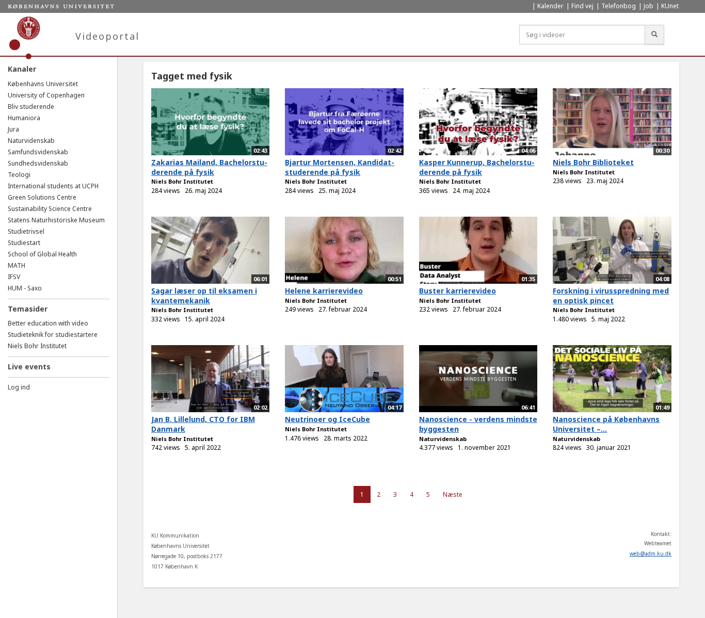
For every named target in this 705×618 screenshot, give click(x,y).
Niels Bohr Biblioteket (593, 162)
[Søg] (654, 34)
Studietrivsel (26, 231)
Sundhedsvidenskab (38, 163)
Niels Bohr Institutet (37, 345)
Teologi (19, 174)
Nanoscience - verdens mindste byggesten (478, 424)
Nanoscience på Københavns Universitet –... (606, 424)
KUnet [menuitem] (670, 6)
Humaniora (24, 117)
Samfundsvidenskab (38, 152)
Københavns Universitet (43, 83)
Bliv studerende (31, 106)
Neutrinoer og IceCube (327, 419)
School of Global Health (42, 254)
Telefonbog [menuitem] (618, 6)
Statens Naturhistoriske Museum (56, 220)
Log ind (19, 387)
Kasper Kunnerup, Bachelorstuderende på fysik (477, 167)
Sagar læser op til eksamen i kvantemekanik (204, 295)
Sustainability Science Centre (50, 208)
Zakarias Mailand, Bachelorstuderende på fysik (209, 167)
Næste (452, 494)
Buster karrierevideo (457, 291)
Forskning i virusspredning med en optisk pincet (611, 295)
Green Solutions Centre (42, 197)
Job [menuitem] (648, 6)
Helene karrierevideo (324, 291)
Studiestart (24, 242)
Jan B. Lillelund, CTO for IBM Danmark (203, 424)
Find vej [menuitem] (582, 6)
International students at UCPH (53, 186)
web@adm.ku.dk (650, 553)
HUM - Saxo (25, 288)
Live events (29, 366)
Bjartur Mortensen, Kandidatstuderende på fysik (339, 167)
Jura (13, 129)
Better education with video (48, 323)
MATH (16, 265)
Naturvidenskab (31, 140)
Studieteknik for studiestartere (53, 334)
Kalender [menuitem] (550, 6)
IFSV (14, 276)
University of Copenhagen (46, 95)
